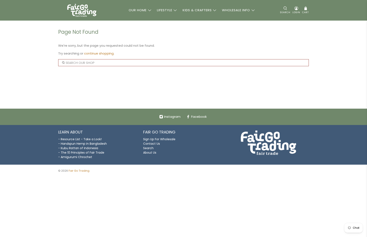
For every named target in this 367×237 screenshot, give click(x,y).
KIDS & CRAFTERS (197, 10)
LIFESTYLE (164, 10)
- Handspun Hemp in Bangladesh (82, 144)
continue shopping (99, 53)
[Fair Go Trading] (82, 10)
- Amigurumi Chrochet (75, 157)
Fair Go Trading (79, 170)
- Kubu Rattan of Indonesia (78, 148)
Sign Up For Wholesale (159, 139)
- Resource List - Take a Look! (80, 139)
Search (148, 148)
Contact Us (151, 144)
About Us (149, 152)
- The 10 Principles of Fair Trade (81, 152)
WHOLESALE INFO (236, 10)
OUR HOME (138, 10)
